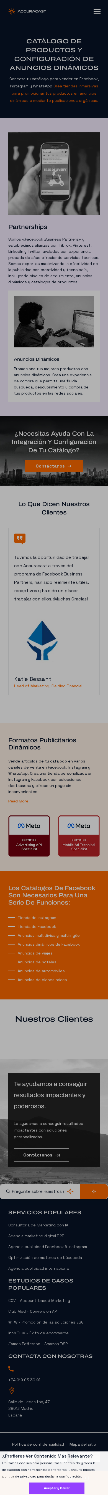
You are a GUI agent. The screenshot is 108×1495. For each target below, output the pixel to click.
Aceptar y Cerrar (57, 1488)
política (8, 1476)
